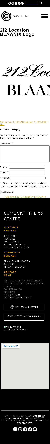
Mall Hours (11, 242)
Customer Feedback (16, 247)
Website (5, 178)
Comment (6, 143)
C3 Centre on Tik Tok (19, 3)
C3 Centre (15, 16)
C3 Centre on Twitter (16, 3)
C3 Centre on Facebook (9, 3)
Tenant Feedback (14, 267)
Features (9, 239)
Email (4, 172)
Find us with (26, 307)
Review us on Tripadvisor (15, 330)
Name (4, 167)
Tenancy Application (17, 261)
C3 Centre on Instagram (12, 3)
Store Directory (14, 244)
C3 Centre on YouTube (22, 3)
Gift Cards (10, 236)
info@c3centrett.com (17, 298)
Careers (9, 264)
